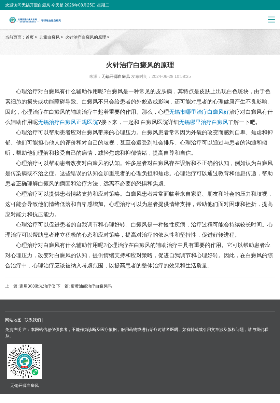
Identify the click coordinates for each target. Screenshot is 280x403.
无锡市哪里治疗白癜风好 (199, 112)
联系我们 (33, 320)
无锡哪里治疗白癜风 (203, 122)
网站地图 (13, 320)
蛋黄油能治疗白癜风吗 (91, 286)
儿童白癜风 (50, 37)
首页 (30, 37)
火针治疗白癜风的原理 (86, 37)
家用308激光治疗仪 (37, 286)
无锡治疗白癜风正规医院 (68, 122)
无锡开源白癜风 (115, 76)
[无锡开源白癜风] (49, 20)
